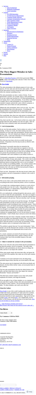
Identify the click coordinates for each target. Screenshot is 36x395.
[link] (5, 6)
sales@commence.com (14, 344)
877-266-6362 (4, 344)
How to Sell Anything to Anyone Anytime (17, 299)
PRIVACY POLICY (15, 388)
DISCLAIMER (4, 388)
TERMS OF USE (19, 389)
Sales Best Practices (10, 78)
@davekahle (9, 81)
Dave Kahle (5, 84)
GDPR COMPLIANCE (6, 389)
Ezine (6, 297)
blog (16, 297)
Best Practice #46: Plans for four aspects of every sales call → (17, 305)
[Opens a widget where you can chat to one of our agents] (29, 392)
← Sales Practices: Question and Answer (11, 303)
